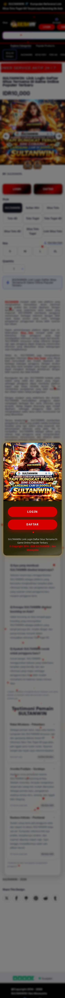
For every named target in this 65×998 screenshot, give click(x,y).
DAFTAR (32, 524)
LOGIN (32, 512)
